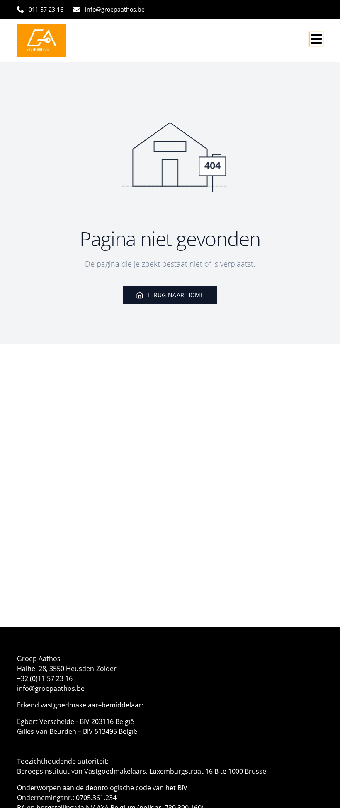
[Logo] (57, 40)
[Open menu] (316, 39)
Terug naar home (175, 295)
